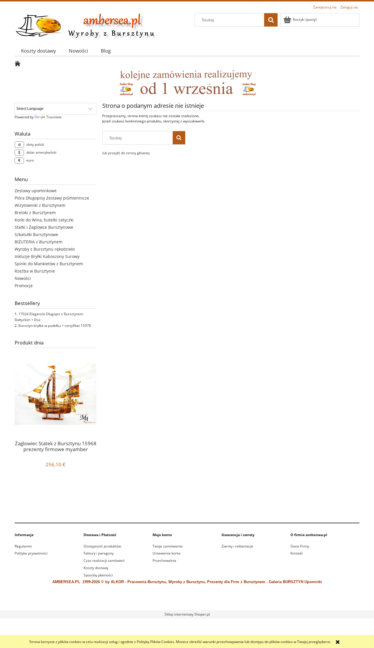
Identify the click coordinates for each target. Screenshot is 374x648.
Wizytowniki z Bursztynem (40, 205)
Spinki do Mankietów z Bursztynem (49, 263)
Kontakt (296, 553)
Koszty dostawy (96, 567)
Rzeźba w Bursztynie (35, 271)
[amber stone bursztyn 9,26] (187, 82)
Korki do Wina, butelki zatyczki (44, 220)
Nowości (23, 278)
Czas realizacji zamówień (104, 560)
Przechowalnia (164, 560)
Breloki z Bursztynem (35, 212)
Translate (54, 117)
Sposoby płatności (98, 575)
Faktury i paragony (99, 553)
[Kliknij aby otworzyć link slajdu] (179, 500)
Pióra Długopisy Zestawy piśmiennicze (52, 198)
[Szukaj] (271, 20)
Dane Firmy (299, 546)
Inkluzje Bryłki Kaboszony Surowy (47, 256)
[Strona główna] (85, 25)
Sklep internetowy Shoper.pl (187, 614)
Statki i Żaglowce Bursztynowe (44, 227)
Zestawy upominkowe (36, 190)
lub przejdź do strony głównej (126, 152)
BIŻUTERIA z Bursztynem (39, 242)
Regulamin (23, 546)
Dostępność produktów (102, 546)
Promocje (24, 285)
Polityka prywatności (31, 553)
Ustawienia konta (167, 553)
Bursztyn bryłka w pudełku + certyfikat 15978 (54, 325)
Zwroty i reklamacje (237, 546)
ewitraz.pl (227, 603)
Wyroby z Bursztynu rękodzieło (45, 249)
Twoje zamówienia (168, 546)
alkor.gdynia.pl (209, 603)
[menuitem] (39, 51)
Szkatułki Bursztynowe (36, 234)
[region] (187, 500)
